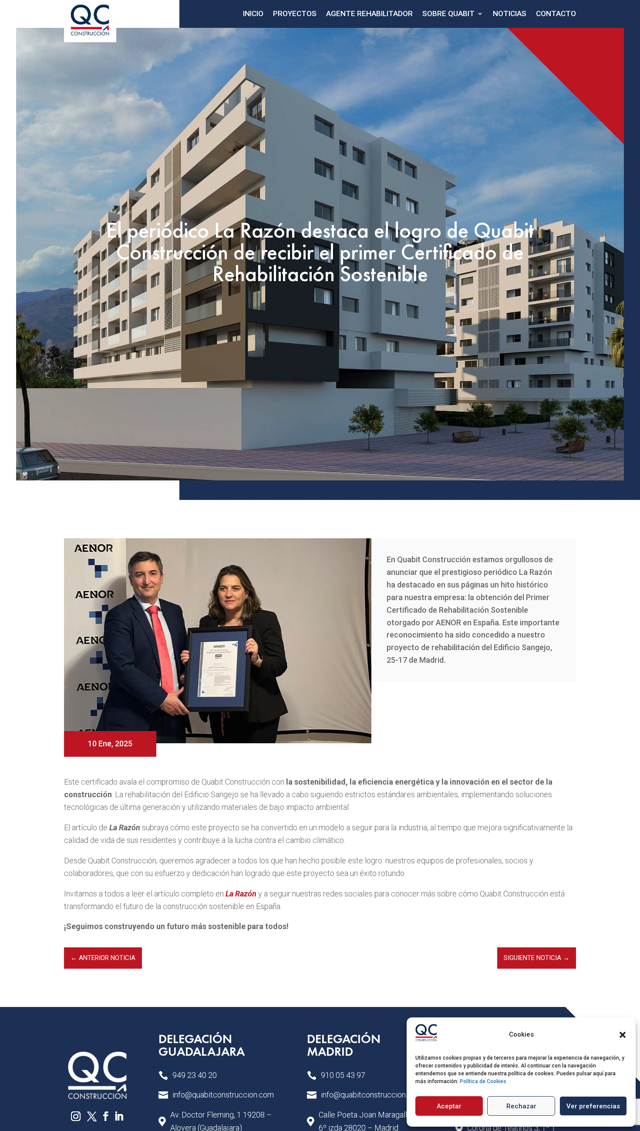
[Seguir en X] (91, 1116)
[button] (622, 1034)
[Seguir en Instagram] (75, 1116)
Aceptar (449, 1106)
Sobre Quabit (448, 13)
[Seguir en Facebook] (105, 1116)
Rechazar (521, 1106)
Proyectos (295, 13)
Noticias (509, 13)
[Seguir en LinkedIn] (118, 1116)
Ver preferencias (593, 1106)
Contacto (556, 13)
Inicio (253, 13)
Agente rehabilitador (369, 13)
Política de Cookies (483, 1081)
